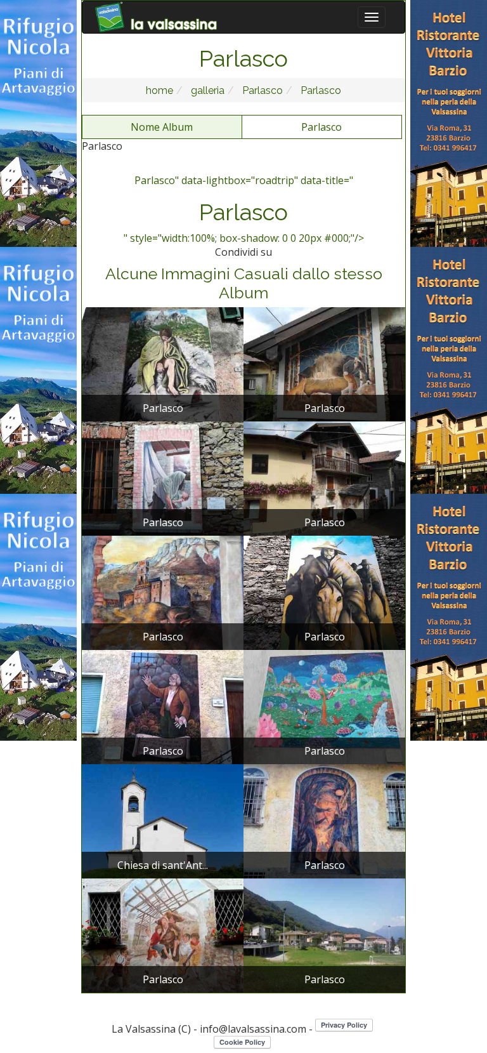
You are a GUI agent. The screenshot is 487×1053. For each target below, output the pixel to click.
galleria (206, 90)
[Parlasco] (163, 363)
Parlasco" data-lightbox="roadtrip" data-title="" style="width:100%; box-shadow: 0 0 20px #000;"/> (244, 209)
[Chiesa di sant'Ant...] (163, 820)
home (159, 90)
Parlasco (261, 90)
